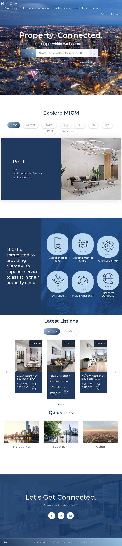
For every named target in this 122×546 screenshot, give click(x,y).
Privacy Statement (42, 542)
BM (107, 124)
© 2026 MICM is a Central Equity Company (73, 542)
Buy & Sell (18, 8)
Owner (49, 124)
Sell (80, 124)
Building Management (66, 8)
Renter (30, 124)
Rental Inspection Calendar (28, 173)
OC (94, 124)
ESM (85, 8)
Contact (115, 14)
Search (16, 169)
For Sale (52, 331)
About (104, 14)
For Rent (69, 331)
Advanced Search (89, 62)
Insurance (96, 8)
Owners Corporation (38, 8)
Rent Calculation (22, 177)
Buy (65, 124)
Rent (7, 8)
